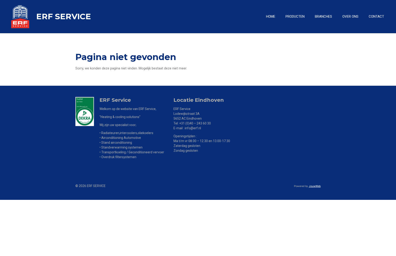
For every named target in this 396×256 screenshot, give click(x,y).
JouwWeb (315, 186)
